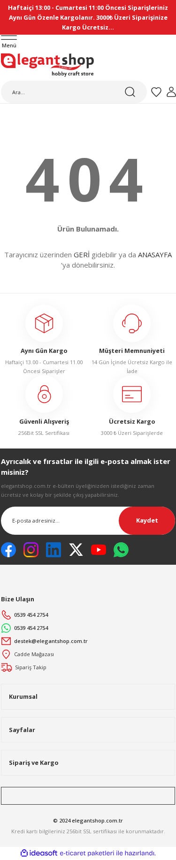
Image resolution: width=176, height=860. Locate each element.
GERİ (82, 254)
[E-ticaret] (87, 853)
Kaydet (147, 520)
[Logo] (47, 65)
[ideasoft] (39, 853)
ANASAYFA (155, 254)
